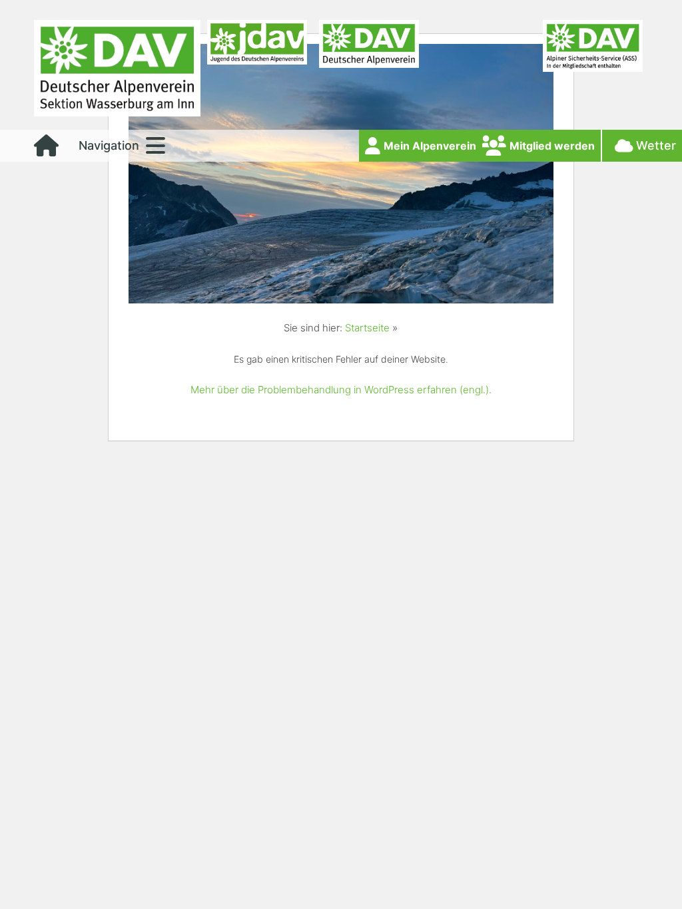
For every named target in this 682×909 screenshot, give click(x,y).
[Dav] (369, 71)
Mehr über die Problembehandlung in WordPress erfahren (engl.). (341, 389)
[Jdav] (257, 71)
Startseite (367, 327)
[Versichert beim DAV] (593, 71)
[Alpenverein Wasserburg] (117, 112)
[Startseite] (46, 149)
